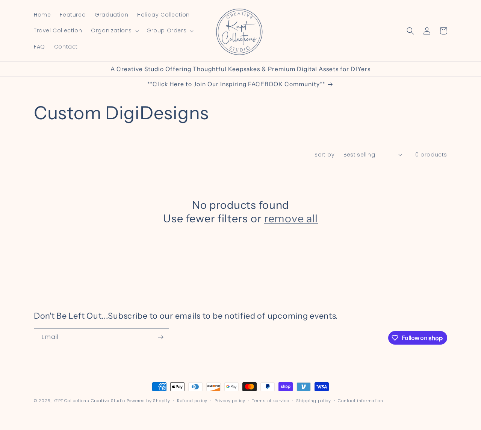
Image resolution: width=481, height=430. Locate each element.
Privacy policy (230, 401)
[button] (114, 30)
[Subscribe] (160, 337)
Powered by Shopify (148, 401)
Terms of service (270, 401)
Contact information (360, 401)
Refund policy (192, 401)
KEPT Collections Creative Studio (89, 401)
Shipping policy (313, 401)
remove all (291, 218)
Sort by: (325, 154)
